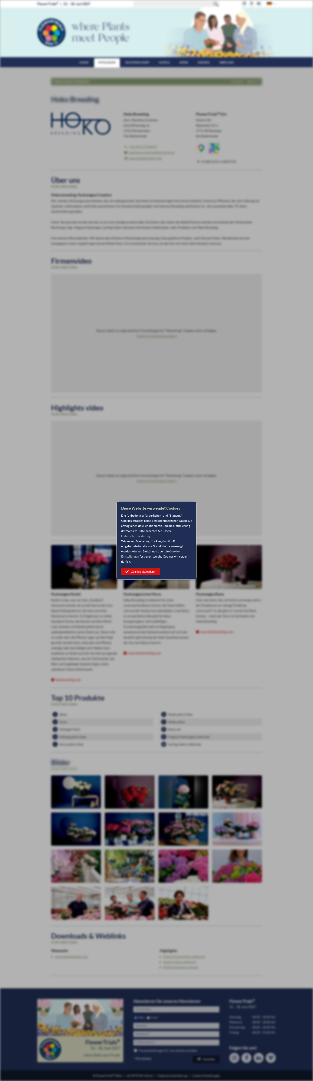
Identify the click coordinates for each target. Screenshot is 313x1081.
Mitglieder (107, 62)
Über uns (226, 62)
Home (84, 62)
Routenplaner (137, 62)
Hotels (164, 62)
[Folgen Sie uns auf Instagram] (244, 4)
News (183, 62)
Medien (204, 62)
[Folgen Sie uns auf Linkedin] (259, 4)
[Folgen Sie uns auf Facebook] (251, 4)
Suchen (215, 4)
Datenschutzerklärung (136, 536)
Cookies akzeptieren (143, 571)
